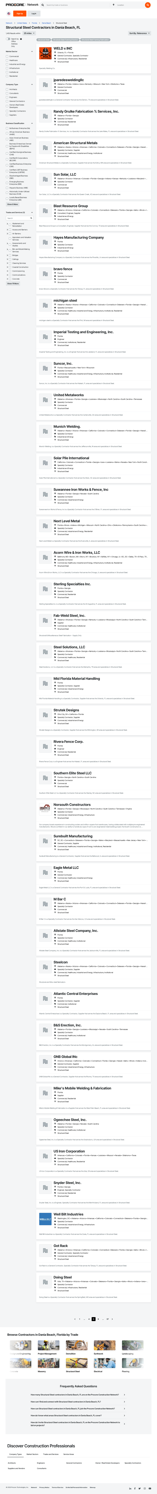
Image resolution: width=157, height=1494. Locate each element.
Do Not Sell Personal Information (76, 1487)
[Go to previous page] (75, 1319)
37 (108, 1319)
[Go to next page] (112, 1319)
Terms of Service (57, 1487)
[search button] (148, 5)
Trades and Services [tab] (51, 1454)
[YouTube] (150, 1489)
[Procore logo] (15, 5)
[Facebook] (135, 1488)
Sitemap (92, 1487)
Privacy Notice (44, 1487)
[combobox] (130, 5)
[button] (7, 56)
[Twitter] (139, 1488)
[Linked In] (130, 1488)
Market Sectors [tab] (32, 1454)
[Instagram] (145, 1488)
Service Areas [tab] (68, 1454)
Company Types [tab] (15, 1454)
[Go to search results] (31, 218)
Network (32, 5)
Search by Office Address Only (15, 42)
